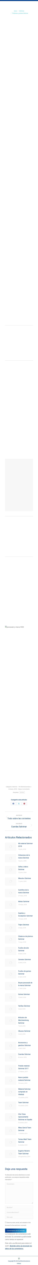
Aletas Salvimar (23, 901)
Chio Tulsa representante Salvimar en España (25, 1117)
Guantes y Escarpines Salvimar (25, 914)
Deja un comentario (24, 789)
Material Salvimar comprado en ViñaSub (24, 1091)
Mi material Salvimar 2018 (25, 845)
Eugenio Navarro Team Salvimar (24, 1152)
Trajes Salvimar (23, 925)
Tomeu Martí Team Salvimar (24, 1140)
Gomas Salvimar (24, 994)
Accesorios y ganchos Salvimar (24, 1044)
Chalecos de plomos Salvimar (25, 937)
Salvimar (14, 786)
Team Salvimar (23, 1103)
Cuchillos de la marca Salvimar (23, 891)
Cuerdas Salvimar (24, 1054)
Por (25, 786)
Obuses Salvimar (24, 1031)
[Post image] (10, 847)
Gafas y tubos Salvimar (23, 868)
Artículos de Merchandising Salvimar (23, 1020)
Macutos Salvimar (24, 878)
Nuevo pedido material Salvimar (24, 1078)
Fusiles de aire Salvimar (23, 949)
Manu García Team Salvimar (24, 1129)
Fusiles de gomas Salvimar (24, 972)
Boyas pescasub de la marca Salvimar (25, 984)
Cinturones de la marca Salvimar (24, 856)
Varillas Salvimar (24, 1006)
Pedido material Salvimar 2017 (23, 1067)
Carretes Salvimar (24, 959)
